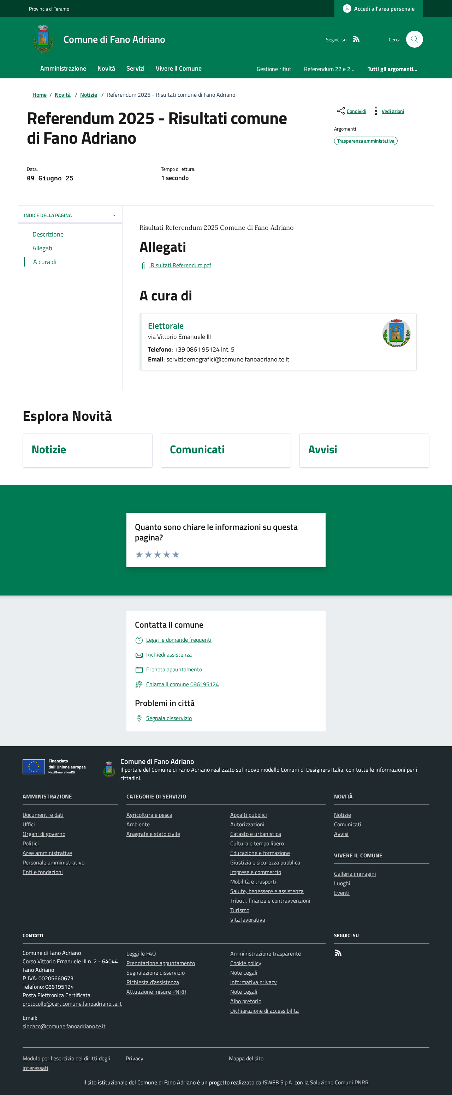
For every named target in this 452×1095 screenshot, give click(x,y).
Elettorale (166, 325)
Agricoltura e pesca (149, 814)
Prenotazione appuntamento (160, 963)
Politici (31, 843)
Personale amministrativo (53, 862)
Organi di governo (44, 834)
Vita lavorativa (247, 919)
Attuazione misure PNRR (156, 991)
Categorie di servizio (156, 796)
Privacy (134, 1058)
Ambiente (138, 824)
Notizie (88, 94)
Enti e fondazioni (43, 872)
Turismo (239, 910)
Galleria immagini (355, 873)
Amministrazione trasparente (265, 953)
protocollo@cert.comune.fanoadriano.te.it (72, 1003)
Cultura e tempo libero (257, 843)
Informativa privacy (253, 982)
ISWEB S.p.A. (278, 1082)
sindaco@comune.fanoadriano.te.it (64, 1026)
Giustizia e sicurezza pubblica (265, 862)
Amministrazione (47, 796)
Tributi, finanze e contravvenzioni (270, 900)
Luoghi (342, 883)
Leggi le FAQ (141, 953)
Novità (63, 94)
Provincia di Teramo (49, 8)
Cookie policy (245, 963)
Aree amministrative (47, 853)
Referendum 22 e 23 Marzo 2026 (333, 69)
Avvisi (341, 834)
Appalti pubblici (248, 814)
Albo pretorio (245, 1001)
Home (39, 94)
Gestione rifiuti (275, 69)
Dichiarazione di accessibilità (264, 1010)
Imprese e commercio (255, 872)
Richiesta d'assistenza (152, 982)
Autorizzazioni (247, 824)
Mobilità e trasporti (253, 881)
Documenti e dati (43, 814)
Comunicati (347, 824)
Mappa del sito (246, 1058)
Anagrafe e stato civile (153, 834)
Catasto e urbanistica (255, 834)
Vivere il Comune (358, 855)
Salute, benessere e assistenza (267, 891)
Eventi (342, 892)
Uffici (29, 824)
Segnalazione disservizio (155, 972)
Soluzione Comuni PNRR (339, 1082)
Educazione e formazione (260, 853)
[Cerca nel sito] (414, 39)
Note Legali (243, 972)
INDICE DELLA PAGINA (48, 215)
